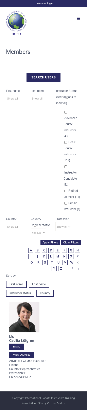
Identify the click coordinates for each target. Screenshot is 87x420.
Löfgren (27, 340)
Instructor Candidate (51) (70, 178)
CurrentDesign (56, 403)
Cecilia (14, 340)
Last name (38, 91)
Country (11, 219)
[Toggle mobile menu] (79, 18)
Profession (62, 219)
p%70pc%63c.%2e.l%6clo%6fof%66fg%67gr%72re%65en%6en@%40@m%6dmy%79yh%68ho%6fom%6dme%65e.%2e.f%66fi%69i (16, 347)
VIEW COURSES (21, 354)
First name (13, 91)
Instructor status (20, 293)
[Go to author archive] (24, 317)
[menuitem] (45, 3)
